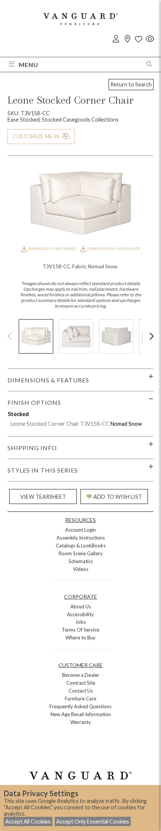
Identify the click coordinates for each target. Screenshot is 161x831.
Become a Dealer (80, 675)
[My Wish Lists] (138, 39)
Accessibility (80, 614)
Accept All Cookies (28, 821)
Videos (80, 569)
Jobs (80, 622)
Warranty (80, 722)
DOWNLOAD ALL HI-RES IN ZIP (113, 248)
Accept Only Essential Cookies (92, 821)
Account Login (80, 530)
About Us (80, 606)
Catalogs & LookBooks (81, 546)
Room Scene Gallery (81, 553)
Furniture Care (80, 699)
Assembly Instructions (81, 538)
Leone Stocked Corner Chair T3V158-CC (59, 424)
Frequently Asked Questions (80, 706)
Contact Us (81, 691)
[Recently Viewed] (149, 39)
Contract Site (80, 683)
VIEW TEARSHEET (43, 497)
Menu (28, 64)
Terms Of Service (80, 630)
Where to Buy (80, 638)
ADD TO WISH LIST (117, 497)
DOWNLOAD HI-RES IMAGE (51, 248)
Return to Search (131, 84)
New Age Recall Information (81, 714)
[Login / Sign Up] (116, 39)
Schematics (81, 561)
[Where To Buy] (127, 39)
